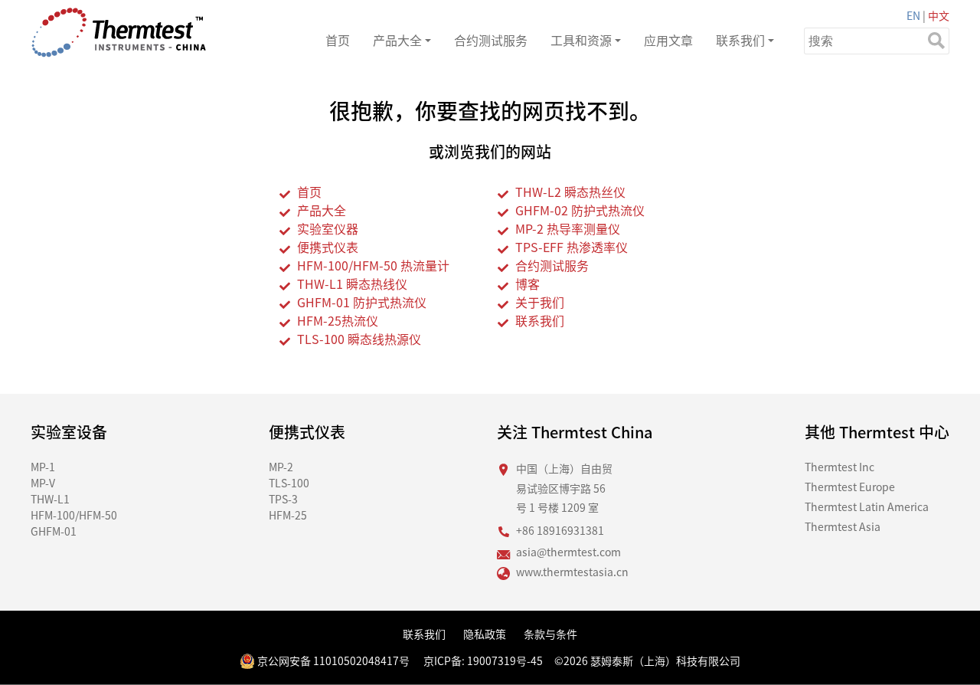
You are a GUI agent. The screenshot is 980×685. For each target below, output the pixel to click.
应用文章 (668, 40)
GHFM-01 (54, 531)
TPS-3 (283, 498)
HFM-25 (288, 515)
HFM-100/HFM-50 (74, 515)
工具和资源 (581, 40)
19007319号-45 (505, 660)
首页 (337, 40)
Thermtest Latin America (867, 506)
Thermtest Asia (842, 526)
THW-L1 (50, 498)
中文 (938, 15)
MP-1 (43, 466)
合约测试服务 (491, 40)
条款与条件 (550, 633)
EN (913, 15)
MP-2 (281, 466)
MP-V (43, 482)
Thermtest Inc (839, 466)
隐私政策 (484, 633)
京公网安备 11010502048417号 (332, 660)
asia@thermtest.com (568, 551)
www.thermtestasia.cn (572, 571)
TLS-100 (289, 482)
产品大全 (397, 40)
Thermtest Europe (850, 486)
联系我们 (740, 40)
